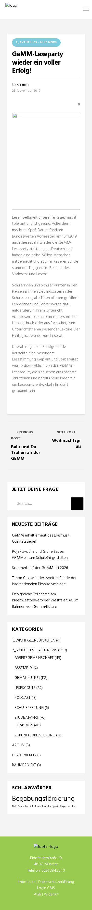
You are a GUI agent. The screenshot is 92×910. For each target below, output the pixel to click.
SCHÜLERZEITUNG (29, 708)
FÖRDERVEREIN (24, 755)
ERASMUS (25, 725)
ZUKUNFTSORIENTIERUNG (34, 735)
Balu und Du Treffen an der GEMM (25, 453)
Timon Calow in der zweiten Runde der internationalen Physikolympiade (44, 581)
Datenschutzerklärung (56, 882)
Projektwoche (67, 807)
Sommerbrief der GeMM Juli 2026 (40, 568)
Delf (14, 807)
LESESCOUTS (24, 688)
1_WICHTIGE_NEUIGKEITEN (33, 640)
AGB (37, 894)
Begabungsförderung (43, 799)
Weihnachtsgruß (66, 443)
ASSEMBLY (23, 668)
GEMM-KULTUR (27, 678)
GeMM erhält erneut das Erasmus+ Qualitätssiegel (40, 539)
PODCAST (22, 698)
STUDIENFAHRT (26, 718)
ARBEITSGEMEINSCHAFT (33, 658)
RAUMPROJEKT (24, 765)
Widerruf (51, 894)
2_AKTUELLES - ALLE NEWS (36, 42)
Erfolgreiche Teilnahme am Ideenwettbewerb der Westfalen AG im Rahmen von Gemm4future (45, 600)
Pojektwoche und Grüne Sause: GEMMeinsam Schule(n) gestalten (40, 555)
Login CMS (46, 888)
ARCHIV (18, 745)
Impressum (27, 882)
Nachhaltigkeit (50, 807)
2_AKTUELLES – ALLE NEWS (34, 650)
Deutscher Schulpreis (29, 807)
